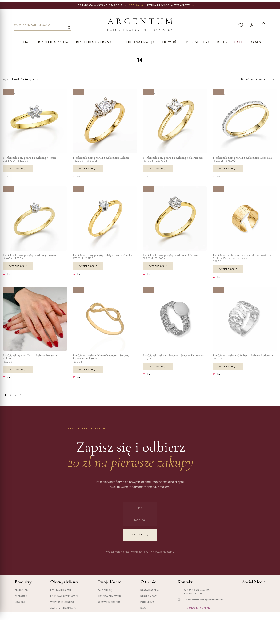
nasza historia (149, 590)
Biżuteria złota (53, 42)
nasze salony (148, 596)
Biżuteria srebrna (94, 42)
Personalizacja (139, 42)
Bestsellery (198, 42)
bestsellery (21, 590)
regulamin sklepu (60, 590)
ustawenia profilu (109, 602)
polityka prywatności (64, 596)
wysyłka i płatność (62, 602)
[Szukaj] (69, 27)
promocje (21, 596)
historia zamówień (109, 596)
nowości (20, 602)
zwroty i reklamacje (63, 608)
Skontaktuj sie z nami (199, 608)
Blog (222, 42)
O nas (25, 42)
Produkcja (147, 602)
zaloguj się (105, 590)
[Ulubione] (241, 25)
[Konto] (252, 25)
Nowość (170, 42)
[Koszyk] (263, 25)
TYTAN (255, 42)
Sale (238, 42)
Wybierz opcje (18, 168)
